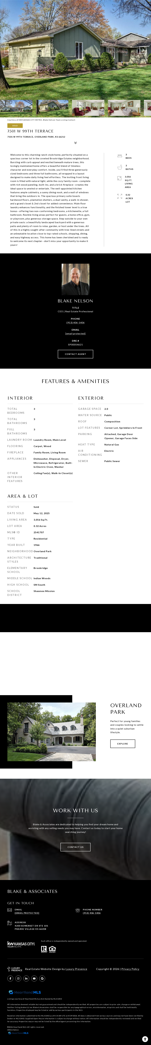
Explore (122, 743)
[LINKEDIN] (26, 978)
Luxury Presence (76, 969)
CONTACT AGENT (75, 354)
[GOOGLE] (42, 978)
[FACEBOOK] (10, 978)
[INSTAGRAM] (18, 978)
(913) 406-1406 (76, 322)
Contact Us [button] (75, 847)
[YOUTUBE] (34, 978)
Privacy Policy (130, 969)
